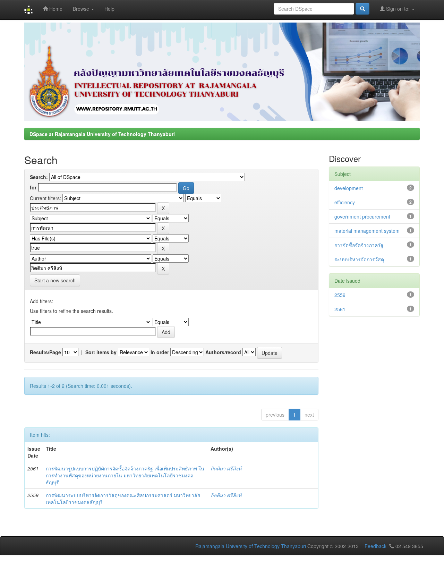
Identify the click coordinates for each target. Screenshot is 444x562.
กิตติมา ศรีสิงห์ (226, 468)
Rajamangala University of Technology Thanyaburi (250, 546)
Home (55, 8)
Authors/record (223, 352)
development (348, 188)
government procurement (362, 216)
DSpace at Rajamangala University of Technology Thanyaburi (102, 133)
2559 (339, 294)
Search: (39, 176)
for (33, 187)
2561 (339, 309)
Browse (82, 8)
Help (109, 8)
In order (160, 352)
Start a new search (55, 280)
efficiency (344, 202)
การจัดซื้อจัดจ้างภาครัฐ (358, 244)
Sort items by (101, 352)
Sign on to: (398, 8)
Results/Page (45, 352)
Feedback (375, 546)
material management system (367, 230)
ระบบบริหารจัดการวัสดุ (359, 259)
